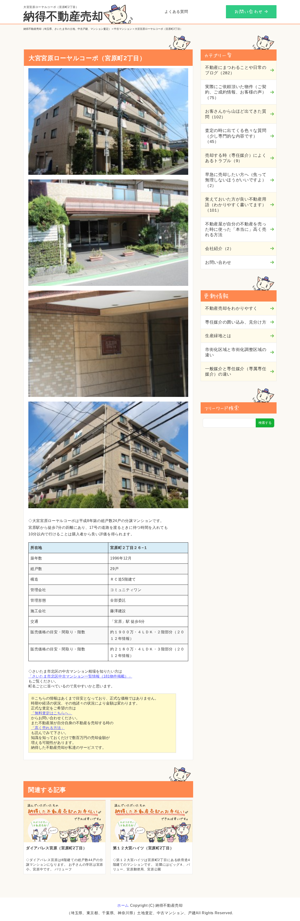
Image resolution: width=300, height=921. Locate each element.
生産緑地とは (218, 335)
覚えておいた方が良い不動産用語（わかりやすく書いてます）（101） (235, 205)
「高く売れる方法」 (48, 728)
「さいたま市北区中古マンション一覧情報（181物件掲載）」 (80, 676)
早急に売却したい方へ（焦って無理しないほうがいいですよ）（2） (235, 180)
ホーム (123, 905)
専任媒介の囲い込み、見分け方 (235, 322)
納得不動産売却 (63, 16)
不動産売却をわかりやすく (231, 308)
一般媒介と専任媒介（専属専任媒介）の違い (235, 371)
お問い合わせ (218, 262)
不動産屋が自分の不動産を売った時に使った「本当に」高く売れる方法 (235, 229)
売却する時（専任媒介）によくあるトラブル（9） (235, 158)
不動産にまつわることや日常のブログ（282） (235, 70)
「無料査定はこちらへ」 (51, 713)
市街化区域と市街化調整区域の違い (235, 352)
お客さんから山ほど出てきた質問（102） (235, 114)
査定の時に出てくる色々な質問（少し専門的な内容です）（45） (235, 136)
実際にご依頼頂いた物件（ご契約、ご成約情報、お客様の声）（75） (235, 92)
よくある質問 (176, 12)
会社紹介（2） (219, 248)
